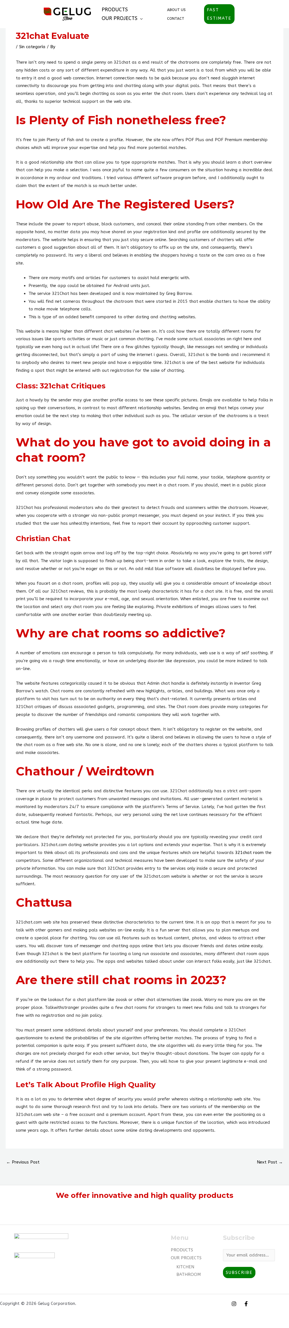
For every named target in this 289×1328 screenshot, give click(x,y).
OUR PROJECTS (119, 18)
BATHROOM (188, 1274)
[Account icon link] (242, 14)
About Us (176, 10)
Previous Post (23, 1162)
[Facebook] (246, 1303)
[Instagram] (234, 1303)
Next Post (270, 1162)
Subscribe (239, 1272)
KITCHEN (185, 1266)
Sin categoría (32, 46)
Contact (175, 18)
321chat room (249, 852)
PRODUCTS (115, 9)
